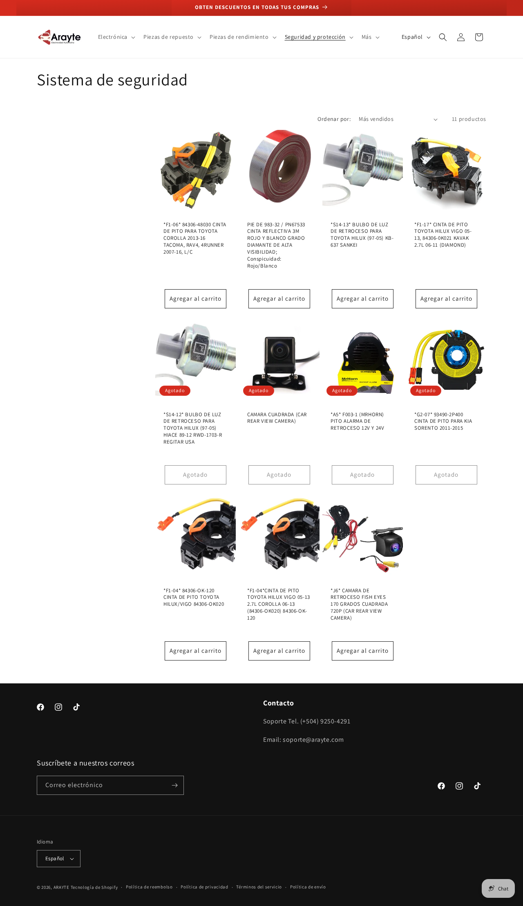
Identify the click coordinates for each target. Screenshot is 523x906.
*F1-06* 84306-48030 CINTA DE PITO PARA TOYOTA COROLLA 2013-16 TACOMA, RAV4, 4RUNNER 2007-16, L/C (194, 238)
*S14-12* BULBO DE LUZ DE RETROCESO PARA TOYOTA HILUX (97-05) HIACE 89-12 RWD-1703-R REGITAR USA (192, 428)
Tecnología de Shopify (94, 887)
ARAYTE (61, 887)
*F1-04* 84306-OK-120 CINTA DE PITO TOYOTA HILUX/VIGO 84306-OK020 (193, 597)
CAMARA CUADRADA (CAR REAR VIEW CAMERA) (277, 417)
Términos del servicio (259, 887)
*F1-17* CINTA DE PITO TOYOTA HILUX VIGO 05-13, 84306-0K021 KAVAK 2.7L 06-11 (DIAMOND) (443, 235)
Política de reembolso (149, 887)
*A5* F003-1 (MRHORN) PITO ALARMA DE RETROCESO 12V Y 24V (357, 421)
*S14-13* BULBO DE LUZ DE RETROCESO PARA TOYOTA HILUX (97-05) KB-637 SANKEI (362, 235)
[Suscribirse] (174, 785)
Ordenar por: (334, 119)
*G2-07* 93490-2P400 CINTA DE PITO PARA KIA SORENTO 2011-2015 (443, 421)
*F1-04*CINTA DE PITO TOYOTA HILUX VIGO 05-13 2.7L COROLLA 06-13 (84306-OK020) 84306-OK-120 (278, 604)
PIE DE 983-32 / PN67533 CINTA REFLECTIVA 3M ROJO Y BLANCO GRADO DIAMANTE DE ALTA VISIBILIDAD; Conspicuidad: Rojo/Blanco (276, 245)
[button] (116, 36)
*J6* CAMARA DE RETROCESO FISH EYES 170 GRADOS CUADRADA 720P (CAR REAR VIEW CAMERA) (359, 604)
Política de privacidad (204, 887)
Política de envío (308, 887)
